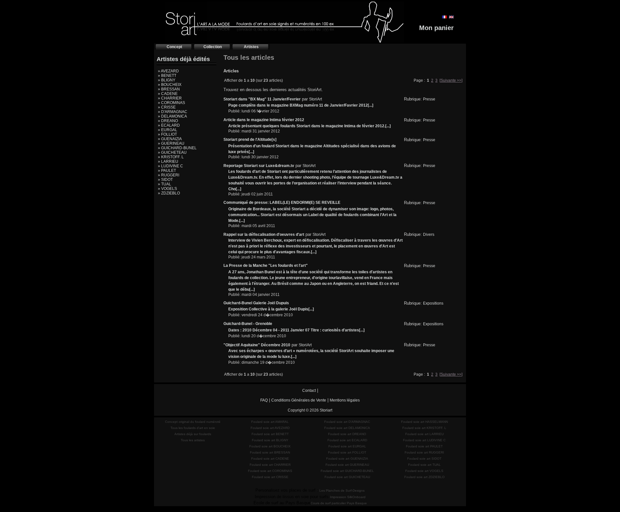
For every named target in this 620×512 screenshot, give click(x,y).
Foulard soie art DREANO (347, 434)
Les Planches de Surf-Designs (342, 490)
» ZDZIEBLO (169, 193)
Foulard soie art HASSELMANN (424, 421)
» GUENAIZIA (170, 139)
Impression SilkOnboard (348, 497)
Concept (174, 47)
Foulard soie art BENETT (270, 434)
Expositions (433, 303)
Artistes (251, 47)
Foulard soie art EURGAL (347, 446)
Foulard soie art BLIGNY (270, 440)
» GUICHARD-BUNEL (177, 148)
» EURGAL (167, 130)
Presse (429, 99)
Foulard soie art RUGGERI (424, 452)
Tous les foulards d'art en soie (192, 428)
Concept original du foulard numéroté (193, 421)
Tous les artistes (193, 440)
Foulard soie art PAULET (424, 446)
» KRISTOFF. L (171, 157)
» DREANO (168, 121)
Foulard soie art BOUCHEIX (270, 446)
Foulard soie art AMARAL (270, 421)
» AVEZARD (168, 71)
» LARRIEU (168, 161)
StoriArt (315, 99)
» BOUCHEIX (169, 84)
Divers (428, 234)
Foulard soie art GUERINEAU (347, 464)
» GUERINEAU (171, 143)
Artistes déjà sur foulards (192, 434)
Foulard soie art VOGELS (424, 471)
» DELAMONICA (172, 116)
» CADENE (168, 93)
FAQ (264, 400)
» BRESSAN (169, 89)
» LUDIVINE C (170, 166)
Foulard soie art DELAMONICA (347, 428)
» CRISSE (167, 107)
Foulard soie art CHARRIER (270, 464)
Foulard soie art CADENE (270, 458)
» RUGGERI (168, 175)
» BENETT (167, 75)
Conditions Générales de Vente (298, 400)
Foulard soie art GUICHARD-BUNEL (347, 471)
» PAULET (167, 170)
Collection (212, 47)
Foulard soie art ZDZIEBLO (424, 477)
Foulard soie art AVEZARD (270, 428)
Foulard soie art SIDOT (424, 458)
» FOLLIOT (167, 134)
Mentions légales (345, 400)
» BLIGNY (166, 80)
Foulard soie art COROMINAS (270, 471)
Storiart (326, 410)
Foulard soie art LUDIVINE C (424, 440)
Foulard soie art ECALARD (347, 440)
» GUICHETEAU (172, 152)
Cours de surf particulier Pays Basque (339, 503)
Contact (309, 390)
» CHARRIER (170, 98)
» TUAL (164, 184)
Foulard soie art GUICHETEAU (347, 477)
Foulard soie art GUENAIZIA (347, 458)
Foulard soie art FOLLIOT (347, 452)
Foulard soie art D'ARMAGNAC (347, 421)
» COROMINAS (171, 102)
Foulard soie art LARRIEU (424, 434)
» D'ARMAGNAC (172, 112)
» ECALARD (169, 125)
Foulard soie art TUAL (424, 464)
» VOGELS (167, 188)
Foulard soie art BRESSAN (270, 452)
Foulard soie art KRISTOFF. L (424, 428)
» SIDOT (165, 179)
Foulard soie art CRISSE (270, 477)
